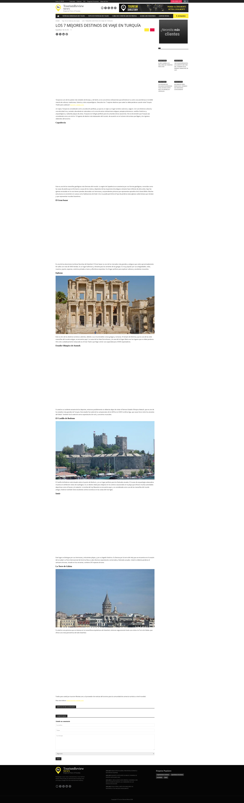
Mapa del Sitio (104, 1)
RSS (84, 1)
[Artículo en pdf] (152, 29)
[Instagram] (115, 8)
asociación (159, 777)
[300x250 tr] (173, 32)
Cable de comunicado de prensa (124, 16)
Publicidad (72, 1)
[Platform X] (109, 8)
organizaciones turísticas (163, 774)
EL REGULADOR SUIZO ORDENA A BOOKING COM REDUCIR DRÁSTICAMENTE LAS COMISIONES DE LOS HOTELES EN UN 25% (122, 782)
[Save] (66, 34)
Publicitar (79, 1)
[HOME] (58, 16)
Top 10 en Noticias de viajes (98, 16)
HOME (58, 21)
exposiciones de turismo (177, 774)
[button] (185, 1)
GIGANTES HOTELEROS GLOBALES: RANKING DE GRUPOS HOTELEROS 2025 (121, 776)
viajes (165, 777)
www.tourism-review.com (75, 700)
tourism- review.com (77, 105)
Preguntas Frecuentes (93, 1)
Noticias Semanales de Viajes (74, 16)
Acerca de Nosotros (148, 16)
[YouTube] (102, 8)
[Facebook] (105, 8)
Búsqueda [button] (182, 16)
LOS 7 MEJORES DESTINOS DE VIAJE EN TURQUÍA (97, 21)
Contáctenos (164, 16)
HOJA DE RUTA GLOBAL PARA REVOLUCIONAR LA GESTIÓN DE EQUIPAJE (121, 771)
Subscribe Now (176, 1)
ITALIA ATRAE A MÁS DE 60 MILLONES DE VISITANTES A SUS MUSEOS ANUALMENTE (119, 787)
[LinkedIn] (112, 8)
